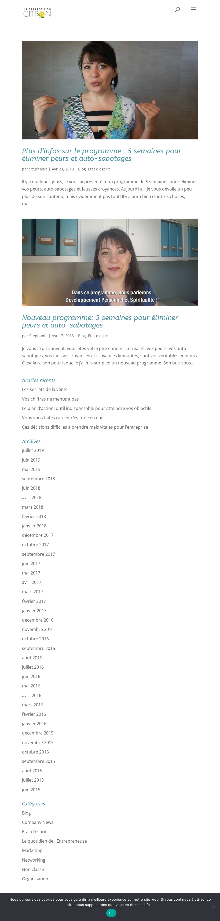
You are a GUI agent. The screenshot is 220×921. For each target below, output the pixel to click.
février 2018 (34, 516)
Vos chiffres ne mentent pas (50, 399)
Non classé (33, 869)
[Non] (213, 906)
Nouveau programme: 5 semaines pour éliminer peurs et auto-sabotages (100, 322)
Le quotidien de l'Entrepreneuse (54, 841)
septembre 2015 (38, 761)
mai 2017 (31, 573)
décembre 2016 (37, 620)
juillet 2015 (33, 780)
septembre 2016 (38, 648)
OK (111, 913)
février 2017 (34, 601)
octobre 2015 (35, 752)
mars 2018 (32, 507)
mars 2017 (32, 592)
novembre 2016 (38, 629)
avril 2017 (31, 582)
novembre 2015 (38, 742)
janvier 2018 (34, 526)
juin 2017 (31, 563)
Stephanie (38, 169)
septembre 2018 (38, 479)
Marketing (32, 850)
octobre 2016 (35, 639)
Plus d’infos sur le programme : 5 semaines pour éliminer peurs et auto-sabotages (101, 155)
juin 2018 (31, 488)
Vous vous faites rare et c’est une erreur (62, 418)
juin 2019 (31, 460)
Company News (37, 822)
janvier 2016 (34, 723)
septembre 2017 (38, 554)
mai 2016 (31, 686)
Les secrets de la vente (45, 389)
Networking (33, 860)
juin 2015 (31, 790)
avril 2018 (31, 497)
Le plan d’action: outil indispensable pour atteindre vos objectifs (86, 408)
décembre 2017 (37, 535)
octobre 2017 (35, 544)
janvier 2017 (34, 611)
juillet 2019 (33, 450)
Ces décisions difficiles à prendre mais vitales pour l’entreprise (85, 427)
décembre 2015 (37, 733)
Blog (82, 169)
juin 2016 (31, 676)
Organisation (35, 879)
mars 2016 (32, 705)
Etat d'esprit (99, 169)
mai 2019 (31, 469)
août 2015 (32, 771)
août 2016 (32, 658)
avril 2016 (31, 695)
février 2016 (34, 714)
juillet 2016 (33, 667)
